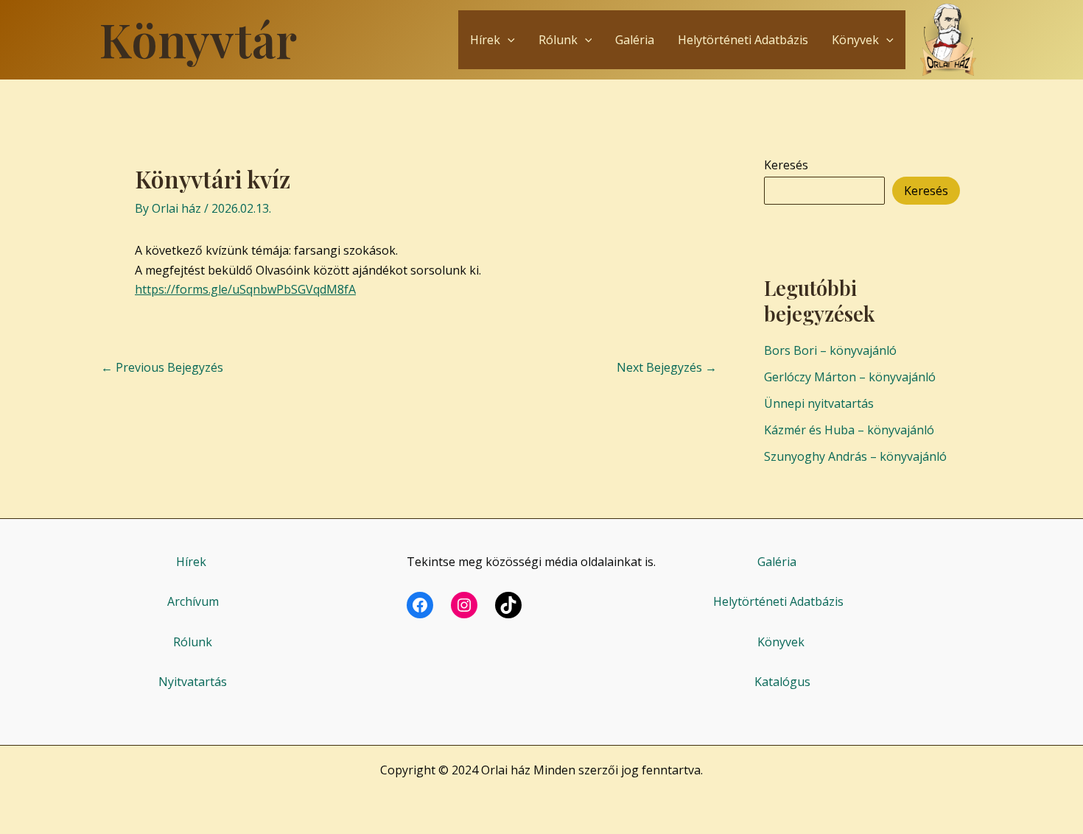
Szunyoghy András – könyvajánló (855, 456)
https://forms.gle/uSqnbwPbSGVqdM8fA (245, 289)
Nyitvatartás (192, 682)
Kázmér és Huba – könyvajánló (849, 430)
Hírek (485, 40)
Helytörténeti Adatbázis (743, 40)
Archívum (193, 601)
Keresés (786, 165)
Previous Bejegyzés (162, 367)
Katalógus (782, 682)
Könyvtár (198, 39)
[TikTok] (508, 605)
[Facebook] (420, 605)
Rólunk (558, 40)
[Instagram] (464, 605)
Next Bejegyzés (667, 367)
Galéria (634, 40)
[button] (507, 39)
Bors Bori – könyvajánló (830, 350)
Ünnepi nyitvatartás (819, 403)
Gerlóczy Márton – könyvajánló (850, 377)
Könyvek (855, 40)
